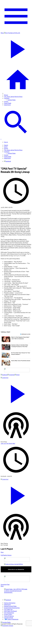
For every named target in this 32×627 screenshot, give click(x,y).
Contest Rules (12, 100)
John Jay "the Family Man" (8, 443)
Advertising (7, 105)
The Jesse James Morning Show (13, 96)
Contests (6, 98)
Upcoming (4, 584)
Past (8, 584)
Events (6, 101)
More (2, 552)
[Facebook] (7, 161)
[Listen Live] (16, 393)
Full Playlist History (6, 555)
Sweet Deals (7, 103)
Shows (6, 95)
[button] (16, 339)
